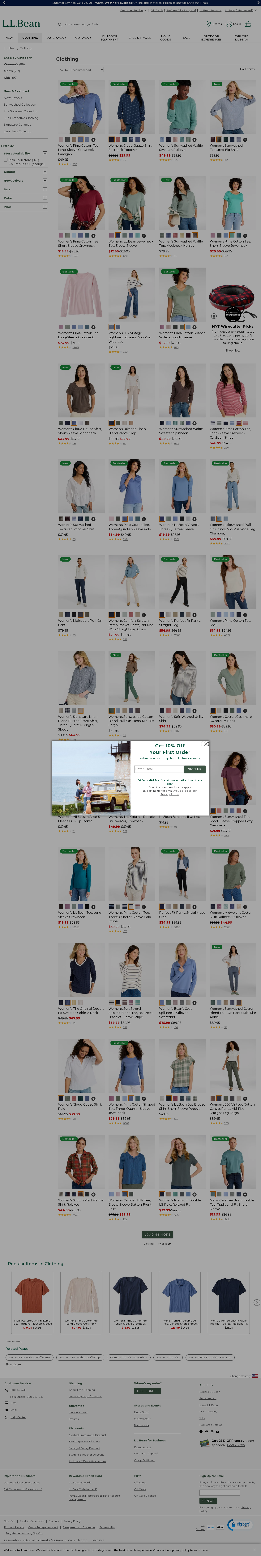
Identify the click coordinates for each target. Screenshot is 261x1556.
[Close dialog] (205, 743)
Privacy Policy (169, 794)
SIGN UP (195, 769)
